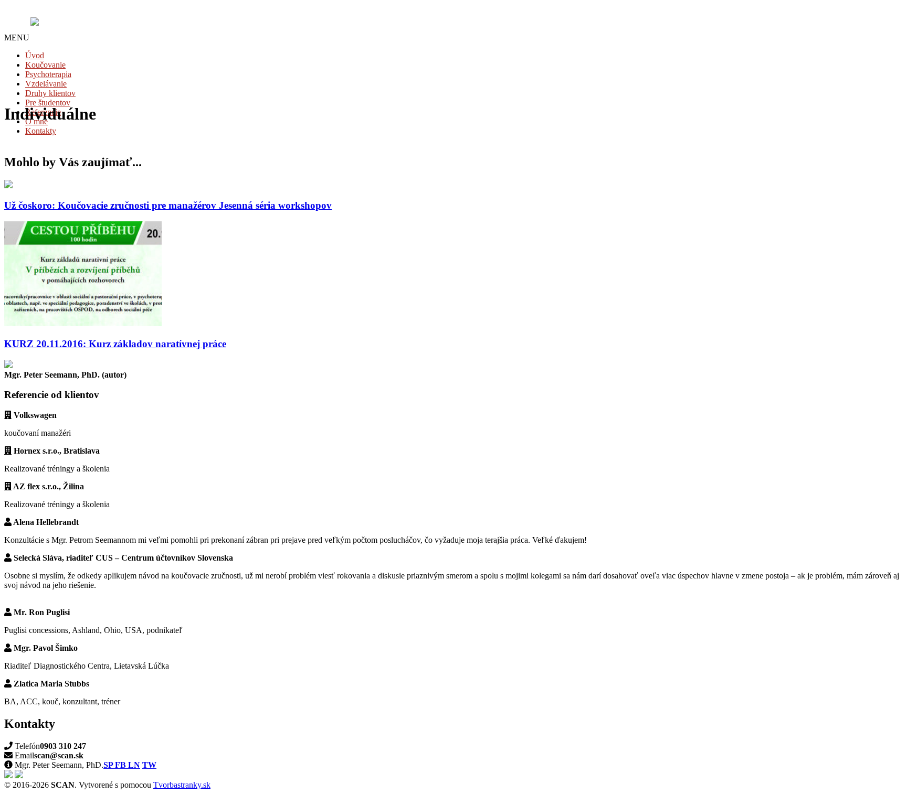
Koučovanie (45, 64)
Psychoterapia (48, 74)
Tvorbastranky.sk (181, 784)
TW (149, 764)
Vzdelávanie (46, 83)
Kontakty (40, 130)
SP (109, 764)
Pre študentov (47, 102)
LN (134, 764)
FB (121, 764)
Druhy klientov (50, 93)
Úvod (34, 55)
